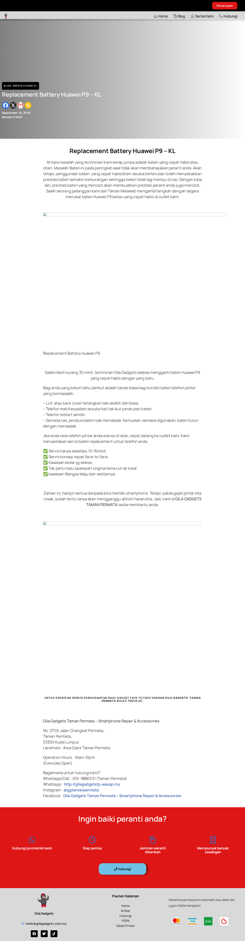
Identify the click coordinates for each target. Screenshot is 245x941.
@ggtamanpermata (81, 790)
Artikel (125, 911)
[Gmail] (20, 105)
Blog (181, 16)
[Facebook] (5, 105)
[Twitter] (44, 933)
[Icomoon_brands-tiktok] (54, 933)
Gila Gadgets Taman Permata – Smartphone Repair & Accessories (122, 795)
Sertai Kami (204, 16)
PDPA (125, 921)
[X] (13, 105)
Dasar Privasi (125, 926)
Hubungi (230, 16)
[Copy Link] (28, 105)
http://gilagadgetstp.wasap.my (92, 784)
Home (163, 16)
